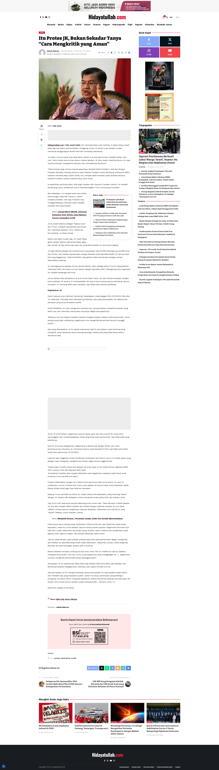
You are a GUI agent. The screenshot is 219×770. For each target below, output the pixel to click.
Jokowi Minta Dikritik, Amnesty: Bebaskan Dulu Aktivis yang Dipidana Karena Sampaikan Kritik (69, 215)
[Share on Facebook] (108, 52)
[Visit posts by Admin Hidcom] (42, 52)
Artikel (114, 722)
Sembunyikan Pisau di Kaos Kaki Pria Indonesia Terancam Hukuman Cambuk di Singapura (156, 234)
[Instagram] (49, 17)
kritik (73, 658)
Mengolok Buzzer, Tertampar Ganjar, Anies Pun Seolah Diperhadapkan (90, 518)
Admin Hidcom (53, 51)
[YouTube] (46, 17)
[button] (167, 17)
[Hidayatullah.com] (109, 17)
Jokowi (57, 658)
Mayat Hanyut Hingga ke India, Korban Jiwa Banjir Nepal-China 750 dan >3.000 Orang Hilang (158, 224)
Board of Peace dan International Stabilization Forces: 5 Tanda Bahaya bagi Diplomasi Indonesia (163, 728)
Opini (42, 32)
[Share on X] (111, 52)
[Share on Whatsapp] (115, 52)
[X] (43, 17)
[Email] (122, 52)
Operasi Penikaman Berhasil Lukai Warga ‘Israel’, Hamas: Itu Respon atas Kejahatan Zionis (158, 159)
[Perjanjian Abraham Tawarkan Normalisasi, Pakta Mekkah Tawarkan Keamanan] (99, 203)
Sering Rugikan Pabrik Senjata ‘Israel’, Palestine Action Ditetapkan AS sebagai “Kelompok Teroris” (157, 194)
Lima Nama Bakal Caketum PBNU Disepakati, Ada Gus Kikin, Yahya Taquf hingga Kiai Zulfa (156, 179)
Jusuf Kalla (65, 658)
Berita (142, 152)
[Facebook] (40, 17)
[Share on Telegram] (118, 52)
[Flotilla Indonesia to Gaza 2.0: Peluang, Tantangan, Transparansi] (91, 713)
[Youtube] (170, 52)
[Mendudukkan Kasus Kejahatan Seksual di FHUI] (55, 713)
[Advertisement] (89, 135)
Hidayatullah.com (56, 145)
